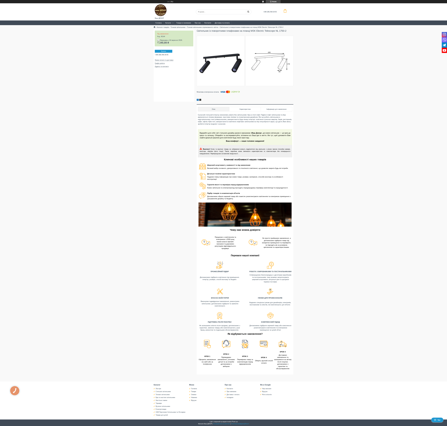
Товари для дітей (162, 415)
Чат (439, 420)
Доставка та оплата (222, 23)
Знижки (193, 394)
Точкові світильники (178, 27)
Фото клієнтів (267, 394)
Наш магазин (266, 388)
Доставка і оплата (233, 394)
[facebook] (198, 100)
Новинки (194, 397)
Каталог (168, 23)
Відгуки (193, 400)
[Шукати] (248, 11)
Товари (193, 391)
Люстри (158, 388)
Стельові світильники (163, 391)
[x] (200, 100)
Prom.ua (235, 422)
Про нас (198, 23)
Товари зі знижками (183, 23)
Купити (163, 51)
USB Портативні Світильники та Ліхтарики (170, 412)
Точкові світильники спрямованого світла (202, 27)
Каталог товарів (163, 27)
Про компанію (231, 391)
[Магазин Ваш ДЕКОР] (160, 10)
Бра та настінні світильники (165, 397)
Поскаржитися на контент (221, 424)
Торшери (159, 403)
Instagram (230, 397)
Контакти (207, 23)
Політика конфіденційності (240, 424)
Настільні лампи (161, 400)
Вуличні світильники (163, 406)
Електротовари (161, 409)
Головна (158, 23)
